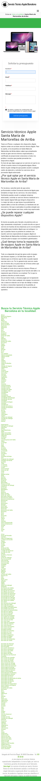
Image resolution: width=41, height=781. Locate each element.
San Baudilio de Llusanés (8, 599)
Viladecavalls (4, 735)
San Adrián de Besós (7, 589)
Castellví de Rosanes (7, 407)
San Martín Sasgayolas (7, 635)
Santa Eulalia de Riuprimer (8, 668)
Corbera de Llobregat (6, 417)
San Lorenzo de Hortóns (7, 626)
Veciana (3, 729)
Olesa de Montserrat (6, 524)
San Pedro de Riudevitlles (8, 639)
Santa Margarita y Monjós (8, 674)
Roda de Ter (4, 575)
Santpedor (4, 586)
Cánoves (3, 374)
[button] (20, 21)
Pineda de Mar (5, 548)
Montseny (3, 511)
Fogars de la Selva (6, 433)
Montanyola (4, 500)
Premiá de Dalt (5, 562)
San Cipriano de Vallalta (7, 600)
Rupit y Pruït (4, 579)
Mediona (3, 492)
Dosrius (3, 421)
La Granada (4, 451)
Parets (3, 544)
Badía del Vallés (5, 335)
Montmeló (4, 508)
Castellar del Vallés (6, 389)
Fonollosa (3, 437)
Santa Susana (5, 686)
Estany (3, 428)
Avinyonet (3, 333)
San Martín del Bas (6, 629)
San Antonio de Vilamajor (8, 595)
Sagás (2, 582)
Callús (2, 369)
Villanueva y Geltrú (6, 746)
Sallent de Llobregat (6, 585)
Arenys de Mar (5, 323)
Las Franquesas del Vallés (8, 440)
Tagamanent (4, 700)
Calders (3, 360)
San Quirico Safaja (6, 652)
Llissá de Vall (4, 470)
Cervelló (3, 411)
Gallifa (2, 441)
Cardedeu (3, 380)
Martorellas (4, 482)
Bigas (2, 348)
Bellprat (3, 345)
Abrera (3, 315)
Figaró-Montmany (6, 430)
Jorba (2, 463)
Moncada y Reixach (6, 496)
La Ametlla (4, 322)
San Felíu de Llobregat (7, 613)
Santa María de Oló (6, 682)
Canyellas (3, 375)
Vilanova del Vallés (6, 739)
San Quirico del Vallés (7, 650)
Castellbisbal (4, 392)
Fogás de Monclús (6, 434)
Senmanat (4, 689)
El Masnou (4, 486)
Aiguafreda (4, 318)
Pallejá (3, 541)
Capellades (4, 377)
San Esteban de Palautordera (9, 607)
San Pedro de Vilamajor (7, 644)
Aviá (2, 330)
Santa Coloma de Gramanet (8, 666)
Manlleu (3, 477)
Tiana (2, 708)
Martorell (3, 481)
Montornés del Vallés (7, 510)
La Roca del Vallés (6, 574)
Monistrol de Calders (6, 497)
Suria (2, 697)
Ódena (3, 518)
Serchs (3, 410)
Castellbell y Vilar (5, 391)
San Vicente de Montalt (7, 659)
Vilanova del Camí (6, 737)
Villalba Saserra (5, 744)
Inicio (13, 14)
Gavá (2, 444)
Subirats (3, 696)
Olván (2, 520)
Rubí (2, 577)
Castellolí (3, 403)
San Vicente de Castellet (8, 657)
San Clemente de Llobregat (8, 603)
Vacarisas (4, 721)
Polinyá (3, 553)
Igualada (3, 462)
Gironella (3, 448)
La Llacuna (4, 464)
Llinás (2, 471)
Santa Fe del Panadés (7, 671)
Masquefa (4, 488)
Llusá (2, 473)
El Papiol (3, 542)
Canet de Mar (4, 371)
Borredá (3, 349)
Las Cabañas (4, 353)
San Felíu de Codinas (7, 611)
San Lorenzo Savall (6, 628)
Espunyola (4, 427)
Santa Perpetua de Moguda (8, 685)
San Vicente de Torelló (7, 660)
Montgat (3, 504)
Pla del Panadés (5, 549)
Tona (2, 710)
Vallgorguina (4, 725)
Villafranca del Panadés (7, 743)
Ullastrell (3, 719)
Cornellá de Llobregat (7, 418)
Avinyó (3, 331)
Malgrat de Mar (5, 474)
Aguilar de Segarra (6, 316)
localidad (20, 14)
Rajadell (3, 570)
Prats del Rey (4, 560)
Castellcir (3, 393)
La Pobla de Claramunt (7, 550)
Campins (3, 370)
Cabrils (3, 358)
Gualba (3, 455)
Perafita (3, 545)
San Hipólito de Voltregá (7, 617)
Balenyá (3, 338)
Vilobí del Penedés (6, 747)
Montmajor (4, 506)
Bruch (2, 351)
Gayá (2, 445)
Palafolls (3, 537)
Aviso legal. (6, 766)
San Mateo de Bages (6, 636)
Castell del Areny (5, 385)
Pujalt (2, 567)
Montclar (3, 502)
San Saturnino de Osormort (8, 655)
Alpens (3, 320)
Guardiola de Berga (6, 456)
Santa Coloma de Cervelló (8, 664)
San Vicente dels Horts (7, 661)
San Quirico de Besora (7, 649)
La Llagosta (4, 466)
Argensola (4, 326)
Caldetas (3, 362)
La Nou (3, 467)
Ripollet (3, 573)
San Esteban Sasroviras (7, 608)
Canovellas (4, 373)
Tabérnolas (4, 699)
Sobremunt (4, 693)
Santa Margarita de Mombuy (8, 672)
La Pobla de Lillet (5, 552)
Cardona (3, 381)
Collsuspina (4, 414)
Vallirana (3, 726)
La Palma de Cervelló (7, 539)
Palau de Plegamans (6, 538)
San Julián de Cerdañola (7, 622)
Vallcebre (3, 724)
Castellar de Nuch (6, 386)
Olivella (3, 525)
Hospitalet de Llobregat (7, 459)
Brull (2, 352)
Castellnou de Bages (7, 402)
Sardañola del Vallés (6, 688)
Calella (3, 364)
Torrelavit (3, 715)
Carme (3, 382)
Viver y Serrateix (5, 748)
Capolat (3, 378)
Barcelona (4, 342)
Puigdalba (3, 564)
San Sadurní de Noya (6, 653)
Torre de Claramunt (6, 714)
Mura (2, 514)
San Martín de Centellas (7, 631)
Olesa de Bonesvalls (6, 522)
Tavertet (3, 706)
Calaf (2, 359)
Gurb (2, 457)
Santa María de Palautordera (9, 684)
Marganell (3, 480)
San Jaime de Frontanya (7, 618)
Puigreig (3, 566)
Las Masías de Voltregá (7, 485)
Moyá (2, 513)
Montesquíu (4, 503)
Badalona (3, 334)
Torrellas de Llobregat (7, 718)
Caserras (3, 384)
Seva (2, 690)
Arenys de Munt (5, 324)
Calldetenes (4, 367)
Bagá (2, 337)
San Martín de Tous (6, 632)
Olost (2, 526)
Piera (2, 546)
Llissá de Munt (5, 468)
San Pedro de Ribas (6, 637)
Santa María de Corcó (7, 677)
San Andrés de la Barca (7, 592)
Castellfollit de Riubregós (8, 398)
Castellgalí (4, 400)
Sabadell (3, 581)
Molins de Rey (5, 493)
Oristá (2, 529)
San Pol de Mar (5, 646)
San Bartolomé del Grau (7, 596)
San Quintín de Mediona (7, 648)
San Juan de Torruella (7, 619)
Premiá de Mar (5, 563)
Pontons (3, 556)
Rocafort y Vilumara (6, 555)
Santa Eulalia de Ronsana (8, 670)
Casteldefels (4, 395)
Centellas (3, 409)
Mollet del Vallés (5, 495)
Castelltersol (4, 404)
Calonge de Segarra (6, 366)
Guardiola (3, 656)
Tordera (3, 711)
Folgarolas (4, 435)
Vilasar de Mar (5, 741)
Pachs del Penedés (6, 535)
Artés (2, 329)
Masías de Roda (5, 484)
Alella (2, 319)
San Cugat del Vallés (6, 604)
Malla (2, 475)
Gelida (2, 446)
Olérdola (3, 521)
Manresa (3, 478)
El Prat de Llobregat (6, 557)
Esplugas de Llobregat (7, 426)
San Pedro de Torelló (6, 640)
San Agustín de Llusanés (8, 590)
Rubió (2, 578)
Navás (2, 517)
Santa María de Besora (7, 675)
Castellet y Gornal (6, 396)
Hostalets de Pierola (6, 460)
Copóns (3, 415)
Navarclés (4, 515)
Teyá (2, 707)
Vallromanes (4, 728)
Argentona (4, 327)
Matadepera (4, 489)
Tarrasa (3, 704)
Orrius (2, 534)
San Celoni (4, 602)
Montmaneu (4, 507)
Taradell (3, 703)
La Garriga (4, 442)
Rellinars (3, 571)
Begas (3, 344)
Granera (3, 452)
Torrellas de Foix (5, 717)
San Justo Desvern (6, 625)
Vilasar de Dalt (5, 740)
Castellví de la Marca (7, 406)
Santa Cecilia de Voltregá (8, 663)
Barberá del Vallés (6, 341)
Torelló (3, 712)
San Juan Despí (5, 621)
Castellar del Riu (5, 388)
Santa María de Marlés (7, 679)
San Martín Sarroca (6, 633)
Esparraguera (4, 424)
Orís (2, 528)
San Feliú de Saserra (6, 614)
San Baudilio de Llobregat (8, 597)
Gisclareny (4, 449)
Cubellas (3, 420)
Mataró (3, 491)
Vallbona (3, 722)
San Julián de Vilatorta (7, 624)
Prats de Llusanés (6, 559)
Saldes (3, 584)
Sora (2, 695)
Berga (2, 346)
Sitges (2, 692)
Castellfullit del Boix (6, 399)
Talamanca (4, 701)
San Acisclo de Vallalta (7, 588)
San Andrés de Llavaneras (8, 593)
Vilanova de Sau (5, 736)
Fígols (2, 431)
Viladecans (4, 733)
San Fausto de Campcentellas (9, 610)
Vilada (2, 732)
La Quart (3, 568)
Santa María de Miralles (7, 681)
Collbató (3, 413)
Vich (2, 730)
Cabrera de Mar (5, 356)
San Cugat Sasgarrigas (7, 606)
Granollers (4, 453)
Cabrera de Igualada (6, 355)
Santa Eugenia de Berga (7, 667)
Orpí (2, 531)
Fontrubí (3, 438)
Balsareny (4, 340)
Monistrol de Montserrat (7, 499)
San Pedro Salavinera (7, 645)
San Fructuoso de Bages (8, 615)
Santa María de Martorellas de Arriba (11, 678)
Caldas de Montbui (6, 363)
